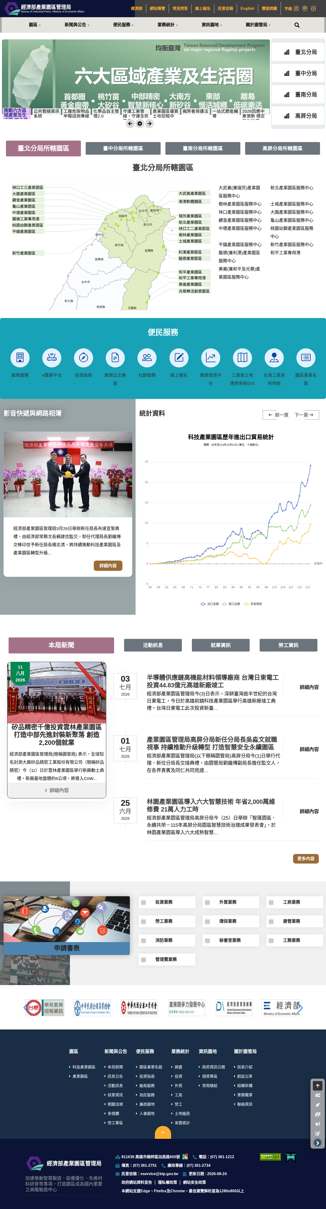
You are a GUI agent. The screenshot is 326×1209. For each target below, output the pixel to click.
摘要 (178, 1067)
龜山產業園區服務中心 (291, 220)
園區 (33, 24)
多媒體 (113, 1113)
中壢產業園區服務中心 (240, 228)
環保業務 (228, 921)
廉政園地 (147, 1104)
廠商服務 (20, 375)
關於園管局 (256, 24)
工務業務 (291, 940)
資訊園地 (210, 24)
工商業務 (291, 902)
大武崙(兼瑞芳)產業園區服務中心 (239, 192)
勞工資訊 (289, 645)
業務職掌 (244, 1095)
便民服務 (121, 24)
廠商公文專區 (115, 379)
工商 (178, 1095)
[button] (130, 123)
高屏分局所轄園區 (283, 148)
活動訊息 (153, 645)
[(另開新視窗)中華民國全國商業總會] (92, 1007)
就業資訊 (221, 645)
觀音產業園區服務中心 (240, 220)
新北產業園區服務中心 (291, 188)
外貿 (178, 1085)
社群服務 (147, 375)
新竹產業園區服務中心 (291, 244)
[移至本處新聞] (317, 1124)
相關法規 (115, 1104)
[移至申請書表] (317, 1133)
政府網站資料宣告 (136, 1182)
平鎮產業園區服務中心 (240, 244)
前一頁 (281, 415)
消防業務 (164, 940)
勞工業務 (164, 921)
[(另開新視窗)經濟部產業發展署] (234, 1007)
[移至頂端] (318, 1086)
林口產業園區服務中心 (240, 212)
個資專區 (209, 1076)
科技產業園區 (84, 1067)
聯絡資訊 (244, 1104)
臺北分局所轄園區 (43, 148)
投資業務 (164, 902)
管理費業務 (166, 959)
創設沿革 (244, 1076)
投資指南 (83, 375)
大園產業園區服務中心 (291, 212)
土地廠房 (182, 1113)
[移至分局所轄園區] (317, 1095)
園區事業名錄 (306, 379)
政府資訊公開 (213, 1067)
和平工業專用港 (285, 252)
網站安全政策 (194, 1182)
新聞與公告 (75, 24)
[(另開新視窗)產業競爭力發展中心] (186, 1007)
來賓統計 (182, 1123)
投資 (178, 1076)
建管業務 (291, 921)
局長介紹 (244, 1067)
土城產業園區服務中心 (291, 204)
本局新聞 (61, 645)
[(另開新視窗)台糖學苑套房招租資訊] (44, 1007)
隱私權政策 (167, 1182)
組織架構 (244, 1085)
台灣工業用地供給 (274, 379)
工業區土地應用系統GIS (242, 379)
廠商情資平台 (210, 379)
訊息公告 (115, 1076)
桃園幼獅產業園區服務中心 (291, 232)
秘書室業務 (230, 940)
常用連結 (209, 1085)
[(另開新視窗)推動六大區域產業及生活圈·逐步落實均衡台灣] (136, 77)
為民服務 (147, 1095)
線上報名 (179, 375)
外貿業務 (228, 902)
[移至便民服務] (318, 1105)
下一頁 (301, 415)
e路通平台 (52, 375)
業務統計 (166, 24)
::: (129, 8)
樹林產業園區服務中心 (240, 204)
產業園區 (80, 1076)
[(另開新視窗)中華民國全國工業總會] (139, 1007)
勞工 (178, 1104)
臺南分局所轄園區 (203, 148)
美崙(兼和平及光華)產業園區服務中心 (239, 273)
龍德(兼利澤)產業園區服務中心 (239, 256)
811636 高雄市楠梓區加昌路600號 (150, 1157)
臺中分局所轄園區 (123, 148)
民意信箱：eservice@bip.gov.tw (149, 1174)
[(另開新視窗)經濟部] (281, 1007)
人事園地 (147, 1113)
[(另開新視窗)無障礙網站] (270, 1156)
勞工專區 (115, 1123)
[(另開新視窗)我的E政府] (291, 1157)
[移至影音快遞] (317, 1114)
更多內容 (306, 858)
